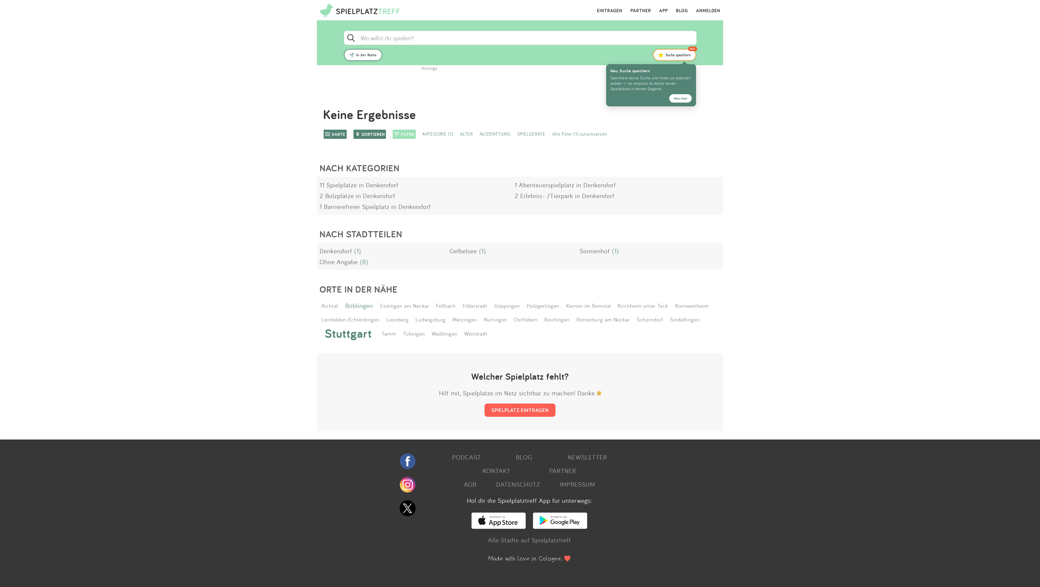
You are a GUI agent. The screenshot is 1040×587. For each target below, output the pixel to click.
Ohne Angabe (339, 262)
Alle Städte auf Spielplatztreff (529, 540)
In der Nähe (366, 55)
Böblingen (359, 305)
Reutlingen (557, 319)
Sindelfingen (685, 319)
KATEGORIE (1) (437, 134)
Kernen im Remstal (588, 305)
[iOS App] (498, 526)
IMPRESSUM (577, 484)
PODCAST (466, 457)
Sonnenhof (595, 251)
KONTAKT (497, 471)
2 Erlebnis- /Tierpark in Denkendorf (565, 196)
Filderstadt (475, 305)
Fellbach (446, 305)
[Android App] (560, 526)
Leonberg (397, 319)
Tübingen (414, 333)
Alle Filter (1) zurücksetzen (579, 134)
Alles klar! (680, 98)
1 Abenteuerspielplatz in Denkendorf (565, 185)
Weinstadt (475, 333)
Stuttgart (348, 333)
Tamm (389, 333)
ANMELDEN (708, 11)
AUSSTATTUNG (495, 134)
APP (663, 11)
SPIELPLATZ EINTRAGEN (520, 410)
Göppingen (507, 305)
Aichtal (329, 305)
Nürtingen (495, 319)
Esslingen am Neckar (404, 305)
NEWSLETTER (587, 457)
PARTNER (640, 11)
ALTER (466, 134)
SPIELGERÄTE (531, 134)
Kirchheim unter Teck (643, 305)
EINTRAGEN (609, 11)
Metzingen (465, 319)
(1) (357, 251)
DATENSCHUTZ (518, 484)
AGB (470, 484)
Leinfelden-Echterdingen (350, 319)
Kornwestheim (692, 305)
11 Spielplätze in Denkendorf (359, 185)
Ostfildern (526, 319)
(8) (364, 262)
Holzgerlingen (543, 305)
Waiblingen (444, 333)
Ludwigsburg (430, 319)
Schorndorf (650, 319)
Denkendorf (336, 251)
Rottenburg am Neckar (603, 319)
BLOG (682, 11)
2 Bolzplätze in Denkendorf (357, 196)
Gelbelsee (463, 251)
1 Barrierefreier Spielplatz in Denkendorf (375, 206)
